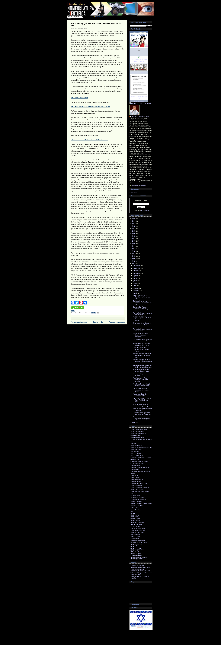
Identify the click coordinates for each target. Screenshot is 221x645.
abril (135, 286)
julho (135, 278)
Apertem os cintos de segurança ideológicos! (141, 418)
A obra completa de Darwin (139, 429)
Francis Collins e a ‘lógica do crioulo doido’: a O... (142, 340)
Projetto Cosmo (135, 536)
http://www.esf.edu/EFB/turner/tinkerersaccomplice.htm (90, 107)
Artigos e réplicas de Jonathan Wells (140, 395)
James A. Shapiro (136, 518)
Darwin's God (135, 469)
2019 (134, 233)
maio (135, 283)
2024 (134, 221)
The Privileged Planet (137, 549)
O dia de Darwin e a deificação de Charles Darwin (141, 349)
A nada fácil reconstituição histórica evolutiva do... (141, 385)
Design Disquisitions (137, 479)
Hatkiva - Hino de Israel (138, 508)
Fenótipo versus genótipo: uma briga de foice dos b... (142, 413)
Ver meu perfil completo (138, 185)
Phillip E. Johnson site (137, 532)
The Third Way (135, 551)
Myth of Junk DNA (136, 524)
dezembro (137, 265)
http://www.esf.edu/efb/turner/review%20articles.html (89, 140)
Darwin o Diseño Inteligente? (140, 467)
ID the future (134, 512)
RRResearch (135, 538)
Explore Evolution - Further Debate (141, 503)
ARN (132, 441)
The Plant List (135, 547)
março (136, 288)
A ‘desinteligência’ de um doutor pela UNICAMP (141, 370)
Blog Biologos (135, 451)
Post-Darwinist (135, 534)
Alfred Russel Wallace (137, 431)
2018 (134, 236)
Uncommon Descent (137, 555)
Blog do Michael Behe (137, 455)
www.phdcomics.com (139, 101)
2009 (134, 258)
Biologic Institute (136, 449)
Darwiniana (134, 475)
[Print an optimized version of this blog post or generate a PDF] (77, 308)
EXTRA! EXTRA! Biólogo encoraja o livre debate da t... (142, 361)
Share (73, 311)
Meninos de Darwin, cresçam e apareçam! (142, 409)
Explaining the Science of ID (139, 499)
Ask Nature (134, 443)
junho (136, 281)
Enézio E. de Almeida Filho (140, 116)
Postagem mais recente (79, 322)
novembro (137, 268)
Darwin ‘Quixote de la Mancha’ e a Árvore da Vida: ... (141, 297)
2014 (134, 246)
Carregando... (133, 192)
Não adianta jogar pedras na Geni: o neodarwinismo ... (142, 366)
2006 (134, 423)
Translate (100, 16)
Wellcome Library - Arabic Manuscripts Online (139, 557)
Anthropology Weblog (137, 437)
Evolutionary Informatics (138, 497)
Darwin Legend (135, 465)
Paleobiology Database (138, 530)
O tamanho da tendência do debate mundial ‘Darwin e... (142, 324)
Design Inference (136, 481)
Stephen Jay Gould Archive (139, 543)
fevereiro (137, 291)
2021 (134, 228)
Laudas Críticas (135, 520)
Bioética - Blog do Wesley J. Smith (141, 447)
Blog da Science (136, 453)
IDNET (133, 514)
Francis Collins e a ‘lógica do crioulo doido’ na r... (142, 314)
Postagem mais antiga (117, 322)
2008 (134, 261)
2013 (134, 248)
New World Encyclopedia (138, 528)
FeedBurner (145, 210)
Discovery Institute (136, 485)
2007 (134, 264)
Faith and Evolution (137, 506)
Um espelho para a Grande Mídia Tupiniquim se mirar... (142, 400)
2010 (134, 256)
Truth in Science (136, 553)
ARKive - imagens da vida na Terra (141, 439)
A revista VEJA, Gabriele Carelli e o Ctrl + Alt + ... (142, 344)
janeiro (136, 293)
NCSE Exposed (135, 526)
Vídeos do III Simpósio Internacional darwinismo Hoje (140, 566)
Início (69, 18)
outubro (136, 271)
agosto (136, 276)
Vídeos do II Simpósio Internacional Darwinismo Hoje (140, 570)
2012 (134, 251)
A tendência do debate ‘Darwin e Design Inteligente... (140, 335)
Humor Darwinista (136, 510)
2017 (134, 238)
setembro (137, 273)
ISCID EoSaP (135, 516)
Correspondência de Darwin (139, 461)
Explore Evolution (136, 501)
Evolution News (135, 495)
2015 (134, 243)
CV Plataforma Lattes (137, 463)
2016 (134, 241)
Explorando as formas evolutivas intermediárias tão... (142, 302)
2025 (134, 218)
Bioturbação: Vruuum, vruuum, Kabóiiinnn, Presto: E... (140, 308)
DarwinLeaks (135, 477)
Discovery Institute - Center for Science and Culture (140, 488)
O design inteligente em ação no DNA (142, 374)
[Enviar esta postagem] (98, 313)
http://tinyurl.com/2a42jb (79, 98)
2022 (134, 226)
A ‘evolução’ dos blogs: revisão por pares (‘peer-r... (142, 405)
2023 (134, 223)
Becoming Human (136, 445)
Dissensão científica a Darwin (140, 491)
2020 (134, 231)
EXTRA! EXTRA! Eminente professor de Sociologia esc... (142, 355)
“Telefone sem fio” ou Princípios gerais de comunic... (140, 379)
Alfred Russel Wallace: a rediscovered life (138, 434)
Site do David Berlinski (138, 540)
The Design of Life (136, 545)
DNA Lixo (133, 493)
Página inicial (98, 322)
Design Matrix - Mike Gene (139, 483)
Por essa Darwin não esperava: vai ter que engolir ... (141, 390)
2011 (134, 253)
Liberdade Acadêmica (137, 522)
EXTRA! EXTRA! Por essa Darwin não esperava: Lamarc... (142, 318)
